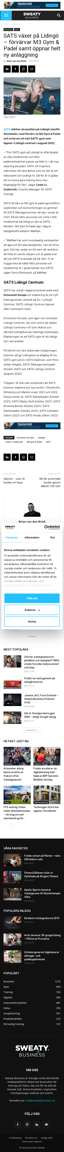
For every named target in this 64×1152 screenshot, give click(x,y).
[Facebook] (15, 69)
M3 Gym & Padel (34, 441)
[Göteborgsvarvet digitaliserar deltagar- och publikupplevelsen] (12, 956)
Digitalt (37, 764)
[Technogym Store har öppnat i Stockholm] (47, 795)
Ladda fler (31, 730)
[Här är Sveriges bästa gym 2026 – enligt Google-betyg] (12, 718)
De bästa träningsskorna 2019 (41, 918)
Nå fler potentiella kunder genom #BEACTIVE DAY (49, 482)
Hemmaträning (41, 802)
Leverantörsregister (32, 1141)
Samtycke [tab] (12, 537)
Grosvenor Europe (25, 437)
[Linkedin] (7, 69)
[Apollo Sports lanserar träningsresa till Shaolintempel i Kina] (12, 894)
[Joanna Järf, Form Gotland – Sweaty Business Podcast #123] (12, 700)
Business (16, 23)
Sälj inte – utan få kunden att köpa (14, 480)
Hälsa (7, 802)
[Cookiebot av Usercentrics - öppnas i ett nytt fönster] (45, 527)
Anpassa (30, 609)
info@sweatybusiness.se (40, 1100)
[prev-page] (6, 826)
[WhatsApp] (23, 69)
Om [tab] (52, 537)
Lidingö (41, 437)
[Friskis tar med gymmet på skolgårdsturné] (12, 683)
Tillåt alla (32, 598)
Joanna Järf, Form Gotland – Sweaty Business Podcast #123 (41, 699)
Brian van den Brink (16, 61)
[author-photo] (32, 516)
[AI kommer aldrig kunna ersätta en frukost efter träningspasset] (17, 756)
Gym (17, 29)
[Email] (31, 69)
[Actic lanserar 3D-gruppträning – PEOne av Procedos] (12, 939)
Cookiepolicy (15, 1137)
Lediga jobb (46, 1137)
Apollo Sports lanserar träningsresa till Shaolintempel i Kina (42, 893)
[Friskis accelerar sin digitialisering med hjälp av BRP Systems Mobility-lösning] (47, 756)
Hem (6, 23)
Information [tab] (32, 537)
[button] (6, 15)
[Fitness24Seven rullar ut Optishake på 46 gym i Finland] (12, 877)
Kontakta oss (31, 1137)
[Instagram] (27, 1124)
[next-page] (11, 826)
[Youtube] (46, 1124)
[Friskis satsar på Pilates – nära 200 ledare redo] (12, 860)
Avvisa (32, 621)
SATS (7, 129)
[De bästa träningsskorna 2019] (12, 922)
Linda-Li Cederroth (14, 441)
